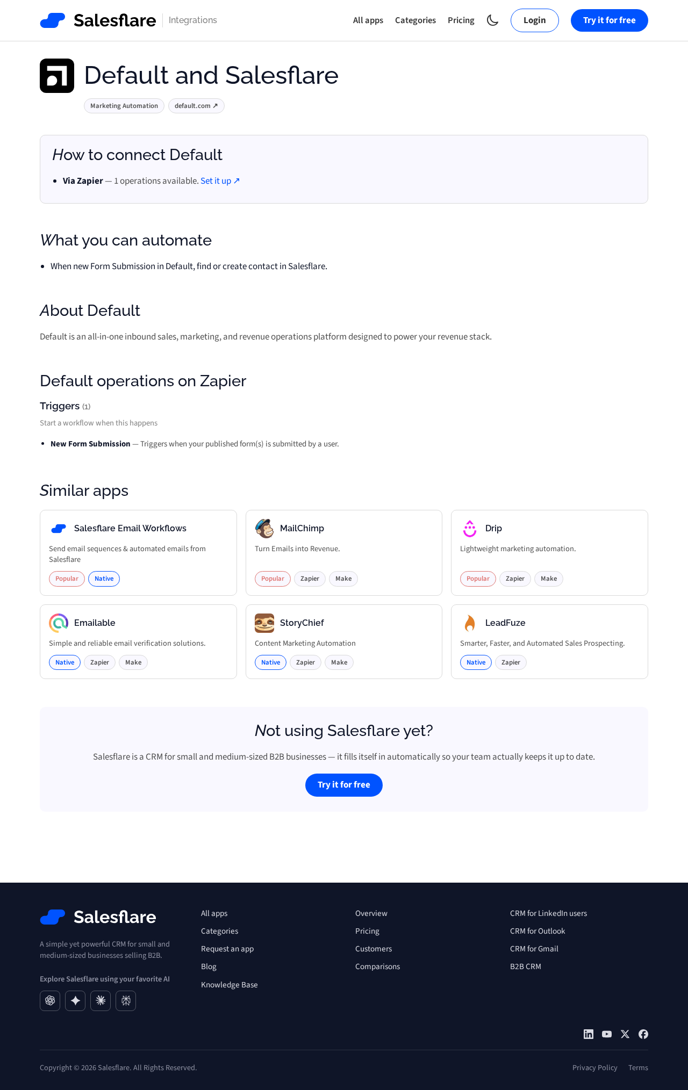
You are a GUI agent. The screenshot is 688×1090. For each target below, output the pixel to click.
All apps (368, 20)
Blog (209, 966)
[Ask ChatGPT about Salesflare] (50, 1001)
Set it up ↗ (220, 181)
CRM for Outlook (537, 931)
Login (535, 20)
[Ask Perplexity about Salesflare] (126, 1001)
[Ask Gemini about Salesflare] (75, 1001)
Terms (638, 1067)
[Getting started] (607, 1034)
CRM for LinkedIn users (548, 913)
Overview (371, 913)
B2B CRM (525, 966)
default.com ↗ (196, 106)
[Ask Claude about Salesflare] (100, 1001)
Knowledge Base (229, 985)
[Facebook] (643, 1034)
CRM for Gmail (534, 949)
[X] (625, 1034)
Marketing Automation (124, 106)
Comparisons (377, 966)
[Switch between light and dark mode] (492, 20)
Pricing (461, 20)
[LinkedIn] (588, 1034)
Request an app (227, 949)
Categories (415, 20)
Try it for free (609, 20)
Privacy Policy (595, 1067)
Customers (373, 949)
